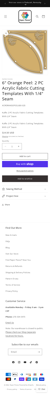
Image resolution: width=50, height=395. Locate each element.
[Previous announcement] (5, 4)
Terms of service (26, 389)
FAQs (8, 241)
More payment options (25, 171)
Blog (8, 247)
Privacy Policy (12, 291)
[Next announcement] (45, 4)
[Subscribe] (39, 352)
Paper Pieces (14, 385)
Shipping (5, 136)
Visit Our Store (12, 254)
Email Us (10, 322)
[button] (5, 16)
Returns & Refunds (14, 266)
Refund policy (41, 385)
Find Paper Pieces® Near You (18, 260)
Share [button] (7, 204)
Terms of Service (13, 285)
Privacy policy (12, 389)
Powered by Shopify (26, 385)
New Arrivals (11, 235)
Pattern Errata (12, 278)
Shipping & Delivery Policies (18, 272)
